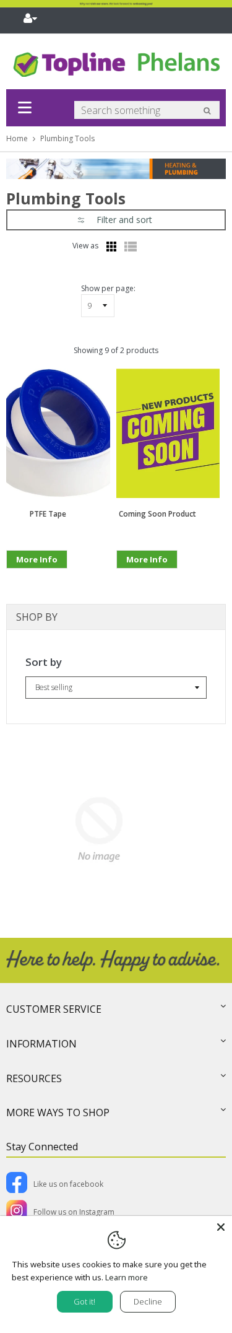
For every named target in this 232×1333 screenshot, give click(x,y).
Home (17, 138)
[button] (116, 219)
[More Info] (36, 579)
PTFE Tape (48, 514)
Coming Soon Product (157, 514)
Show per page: (108, 288)
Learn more (126, 1277)
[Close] (221, 1227)
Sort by (43, 662)
